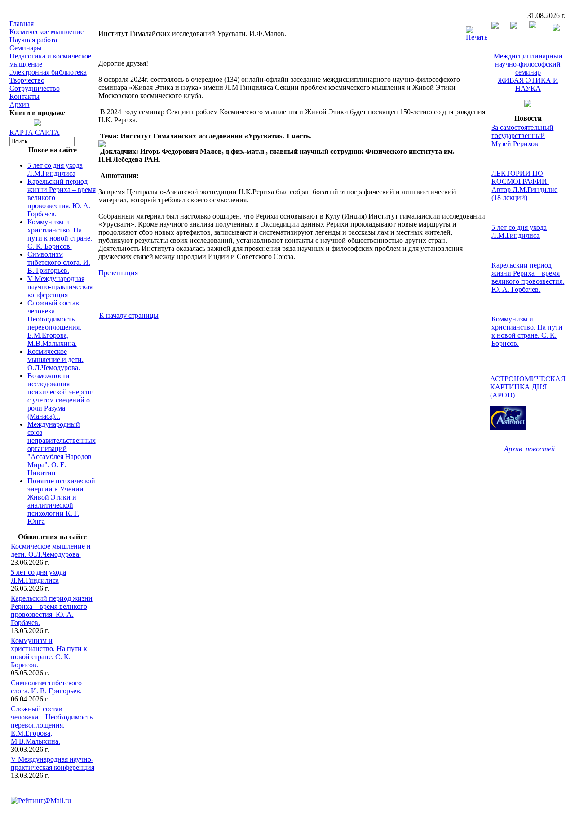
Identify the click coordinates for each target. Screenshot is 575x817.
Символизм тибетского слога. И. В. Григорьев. (58, 262)
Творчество (26, 80)
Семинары (25, 48)
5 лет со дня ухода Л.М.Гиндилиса (55, 169)
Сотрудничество (34, 88)
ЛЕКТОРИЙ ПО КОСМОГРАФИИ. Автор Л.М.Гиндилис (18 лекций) (524, 185)
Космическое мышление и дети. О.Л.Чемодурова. (55, 359)
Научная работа (33, 40)
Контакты (24, 96)
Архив (19, 104)
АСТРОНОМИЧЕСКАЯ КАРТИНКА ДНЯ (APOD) (528, 387)
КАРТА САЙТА (34, 132)
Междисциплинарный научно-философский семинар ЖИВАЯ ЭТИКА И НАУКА (528, 72)
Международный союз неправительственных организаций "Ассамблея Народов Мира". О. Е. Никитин (61, 448)
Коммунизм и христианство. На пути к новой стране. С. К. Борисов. (59, 234)
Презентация (118, 273)
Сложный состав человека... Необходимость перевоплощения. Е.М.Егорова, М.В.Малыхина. (54, 323)
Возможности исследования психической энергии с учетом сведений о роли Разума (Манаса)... (60, 396)
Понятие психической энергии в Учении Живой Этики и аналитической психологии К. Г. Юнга (61, 501)
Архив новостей (529, 449)
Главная (21, 23)
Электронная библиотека (48, 72)
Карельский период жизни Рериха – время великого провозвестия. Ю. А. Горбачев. (52, 610)
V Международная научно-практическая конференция (60, 287)
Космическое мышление (46, 32)
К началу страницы (129, 315)
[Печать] (476, 31)
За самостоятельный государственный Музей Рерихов (522, 135)
